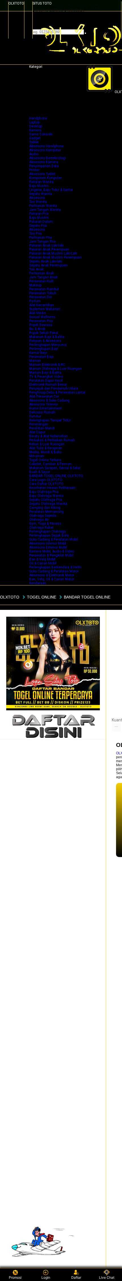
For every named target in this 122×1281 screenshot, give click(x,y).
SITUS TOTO (42, 3)
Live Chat (106, 1277)
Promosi (15, 1277)
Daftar (76, 1277)
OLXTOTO (16, 3)
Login (45, 1277)
